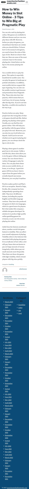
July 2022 (8, 446)
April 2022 (8, 455)
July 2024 (8, 342)
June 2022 (8, 449)
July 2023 (8, 394)
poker (20, 308)
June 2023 (8, 397)
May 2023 (8, 400)
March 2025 (9, 302)
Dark (3, 2)
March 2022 (9, 458)
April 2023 (8, 403)
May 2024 (8, 348)
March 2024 (9, 354)
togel (20, 313)
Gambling (11, 264)
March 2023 (9, 406)
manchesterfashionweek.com (17, 488)
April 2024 (8, 351)
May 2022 (8, 452)
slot (19, 311)
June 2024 (8, 345)
